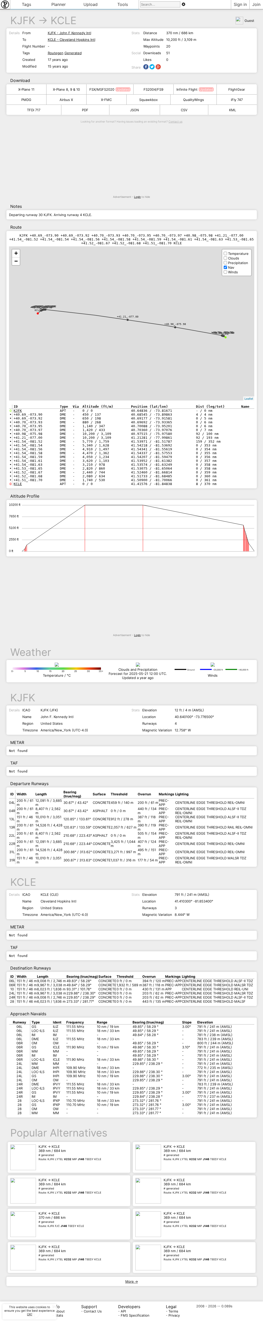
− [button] (16, 261)
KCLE (64, 20)
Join (256, 4)
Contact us (175, 121)
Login (137, 197)
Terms (173, 1311)
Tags (26, 4)
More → (131, 1281)
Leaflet (249, 398)
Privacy (174, 1315)
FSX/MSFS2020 (101, 89)
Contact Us (93, 1311)
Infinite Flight (187, 89)
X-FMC (106, 100)
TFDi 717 (33, 110)
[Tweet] (152, 66)
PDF (85, 110)
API (123, 1311)
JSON (134, 110)
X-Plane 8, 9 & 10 (66, 89)
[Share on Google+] (158, 66)
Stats (59, 1315)
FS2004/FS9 (153, 89)
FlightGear (236, 89)
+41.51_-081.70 (41, 307)
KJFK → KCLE (70, 1152)
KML (232, 110)
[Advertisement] (131, 159)
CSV (184, 110)
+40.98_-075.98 (175, 324)
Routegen (55, 53)
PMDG (26, 100)
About (60, 1311)
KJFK (22, 20)
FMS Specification (135, 1315)
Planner (58, 4)
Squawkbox (148, 100)
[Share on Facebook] (145, 66)
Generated (73, 53)
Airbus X (66, 100)
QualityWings (193, 100)
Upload (90, 4)
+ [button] (16, 253)
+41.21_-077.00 (127, 316)
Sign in (240, 4)
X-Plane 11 (26, 89)
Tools (122, 4)
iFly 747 (237, 100)
